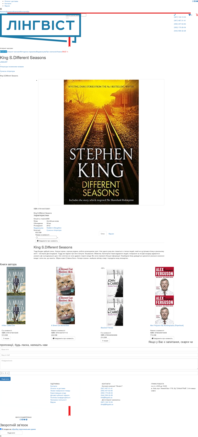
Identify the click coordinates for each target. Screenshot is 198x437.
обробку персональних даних (24, 429)
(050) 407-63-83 (180, 24)
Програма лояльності (58, 400)
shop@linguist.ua (107, 404)
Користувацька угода (58, 393)
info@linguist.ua (106, 397)
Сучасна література (54, 230)
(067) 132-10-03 (180, 17)
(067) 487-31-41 (180, 20)
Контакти (53, 386)
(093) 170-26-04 (180, 27)
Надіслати (5, 379)
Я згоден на (19, 429)
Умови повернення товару (60, 390)
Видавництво (38, 228)
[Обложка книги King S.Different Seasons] (101, 142)
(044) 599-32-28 (180, 31)
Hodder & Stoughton (54, 228)
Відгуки (53, 402)
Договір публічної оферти (59, 395)
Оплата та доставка (57, 388)
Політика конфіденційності (60, 397)
